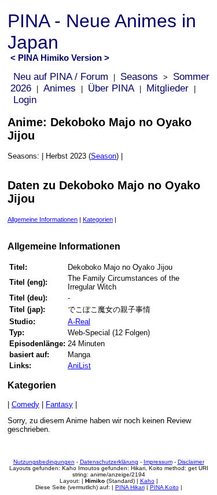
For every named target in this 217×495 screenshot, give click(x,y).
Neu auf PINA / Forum (60, 76)
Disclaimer (191, 462)
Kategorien (98, 219)
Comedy (25, 404)
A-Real (79, 321)
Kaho (147, 481)
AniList (79, 365)
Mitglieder (167, 88)
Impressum (158, 462)
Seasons (139, 76)
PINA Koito (164, 487)
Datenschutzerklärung (109, 462)
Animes (59, 88)
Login (24, 99)
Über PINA (111, 88)
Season (103, 156)
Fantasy (59, 404)
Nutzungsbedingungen (44, 462)
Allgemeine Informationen (43, 219)
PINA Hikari (130, 487)
